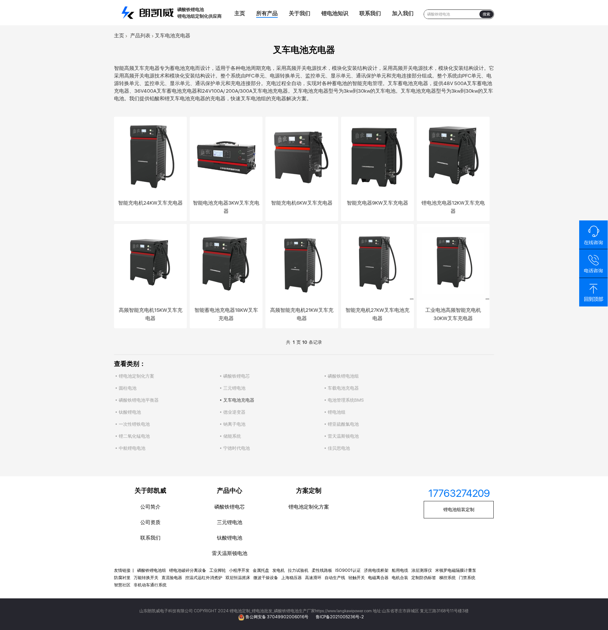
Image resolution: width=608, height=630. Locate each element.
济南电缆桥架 (376, 570)
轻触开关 (356, 577)
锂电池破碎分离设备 (187, 570)
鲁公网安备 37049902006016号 (277, 617)
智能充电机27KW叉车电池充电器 (377, 314)
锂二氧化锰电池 (134, 436)
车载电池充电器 (343, 388)
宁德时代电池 (236, 448)
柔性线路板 (322, 570)
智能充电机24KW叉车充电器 (150, 203)
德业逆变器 (234, 412)
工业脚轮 (217, 570)
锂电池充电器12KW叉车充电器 (453, 207)
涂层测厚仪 (421, 570)
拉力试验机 (298, 570)
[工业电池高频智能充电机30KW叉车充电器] (453, 263)
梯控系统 (447, 577)
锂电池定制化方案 (136, 376)
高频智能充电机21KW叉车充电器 (301, 314)
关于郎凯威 (150, 490)
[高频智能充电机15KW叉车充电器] (150, 263)
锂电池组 (336, 412)
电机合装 (400, 577)
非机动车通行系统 (150, 585)
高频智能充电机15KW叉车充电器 (150, 314)
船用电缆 (400, 570)
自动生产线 (335, 577)
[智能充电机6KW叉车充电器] (301, 156)
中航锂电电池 (132, 448)
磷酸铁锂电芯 (236, 376)
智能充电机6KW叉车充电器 (301, 203)
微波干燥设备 (265, 577)
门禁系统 (467, 577)
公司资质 (150, 522)
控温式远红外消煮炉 (203, 577)
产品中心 (229, 490)
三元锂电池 (234, 388)
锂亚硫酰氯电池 (343, 424)
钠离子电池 (234, 424)
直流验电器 (172, 577)
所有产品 (267, 13)
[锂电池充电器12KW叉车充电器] (453, 156)
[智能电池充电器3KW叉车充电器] (226, 156)
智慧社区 (122, 585)
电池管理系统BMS (346, 400)
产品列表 (140, 36)
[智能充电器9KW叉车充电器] (377, 156)
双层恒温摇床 (237, 577)
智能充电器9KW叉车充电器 (377, 203)
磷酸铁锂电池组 (343, 376)
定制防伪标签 (423, 577)
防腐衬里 (122, 577)
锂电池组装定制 (458, 509)
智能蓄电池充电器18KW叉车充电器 (226, 314)
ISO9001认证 (348, 570)
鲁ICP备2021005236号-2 (340, 617)
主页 (239, 13)
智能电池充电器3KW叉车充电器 (226, 207)
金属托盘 (261, 570)
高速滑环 (313, 577)
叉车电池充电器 (238, 400)
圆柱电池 (127, 388)
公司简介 (150, 507)
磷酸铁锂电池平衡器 (139, 400)
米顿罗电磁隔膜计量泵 (455, 570)
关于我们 (299, 13)
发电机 (278, 570)
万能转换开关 (146, 577)
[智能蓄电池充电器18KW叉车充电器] (226, 263)
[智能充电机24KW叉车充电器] (150, 156)
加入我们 (403, 13)
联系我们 (370, 13)
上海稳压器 (291, 577)
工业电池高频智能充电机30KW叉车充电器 (453, 314)
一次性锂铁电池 (134, 424)
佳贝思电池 (339, 448)
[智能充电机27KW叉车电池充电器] (377, 263)
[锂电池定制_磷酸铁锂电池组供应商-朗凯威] (149, 12)
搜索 (486, 14)
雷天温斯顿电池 (343, 436)
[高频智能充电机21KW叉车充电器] (301, 263)
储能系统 (232, 436)
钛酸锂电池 (130, 412)
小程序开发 (239, 570)
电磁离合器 (378, 577)
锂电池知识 (334, 13)
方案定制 (308, 490)
